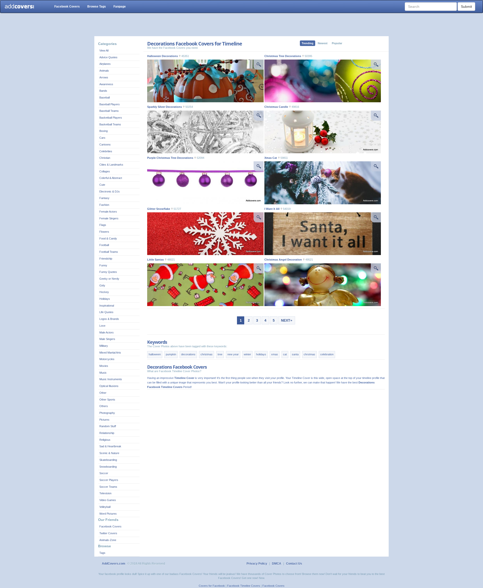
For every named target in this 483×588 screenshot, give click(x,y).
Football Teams (108, 251)
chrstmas (309, 354)
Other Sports (107, 399)
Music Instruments (110, 379)
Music (103, 372)
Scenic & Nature (109, 453)
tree (220, 354)
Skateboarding (108, 459)
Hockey (104, 291)
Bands (103, 90)
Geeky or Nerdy (109, 278)
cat (285, 354)
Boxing (103, 130)
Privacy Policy (257, 563)
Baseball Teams (109, 110)
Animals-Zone (107, 540)
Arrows (103, 77)
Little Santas (155, 259)
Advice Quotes (108, 57)
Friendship (105, 258)
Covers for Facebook (212, 585)
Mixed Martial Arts (110, 352)
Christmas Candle (276, 106)
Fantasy (104, 198)
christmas (206, 354)
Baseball (104, 97)
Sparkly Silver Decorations (164, 106)
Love (102, 325)
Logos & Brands (109, 318)
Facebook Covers (67, 6)
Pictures (104, 419)
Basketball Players (110, 117)
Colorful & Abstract (110, 177)
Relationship (106, 432)
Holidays (104, 298)
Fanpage (119, 6)
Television (105, 493)
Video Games (107, 500)
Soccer (103, 473)
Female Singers (108, 218)
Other (102, 392)
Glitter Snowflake (158, 208)
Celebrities (105, 151)
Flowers (104, 231)
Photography (107, 412)
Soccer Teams (108, 486)
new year (233, 354)
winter (247, 354)
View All (103, 50)
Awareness (106, 84)
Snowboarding (108, 466)
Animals (104, 70)
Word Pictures (108, 513)
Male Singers (107, 338)
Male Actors (106, 332)
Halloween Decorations (162, 56)
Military (103, 345)
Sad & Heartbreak (110, 446)
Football (104, 245)
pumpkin (171, 354)
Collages (104, 171)
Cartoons (105, 144)
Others (103, 406)
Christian (104, 157)
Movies (103, 365)
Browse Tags (96, 6)
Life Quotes (106, 312)
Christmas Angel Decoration (283, 259)
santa (295, 354)
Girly (102, 285)
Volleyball (104, 506)
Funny (103, 265)
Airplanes (105, 63)
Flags (102, 224)
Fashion (104, 204)
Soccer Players (108, 479)
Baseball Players (109, 104)
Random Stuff (107, 426)
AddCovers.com (113, 563)
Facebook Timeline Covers (243, 585)
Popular (337, 43)
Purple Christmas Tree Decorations (170, 157)
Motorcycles (106, 359)
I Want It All (271, 208)
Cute (102, 184)
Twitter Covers (108, 533)
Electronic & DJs (109, 191)
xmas (274, 354)
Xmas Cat (270, 157)
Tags (102, 552)
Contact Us (294, 563)
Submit (466, 7)
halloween (155, 354)
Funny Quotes (108, 271)
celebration (327, 354)
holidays (261, 354)
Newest (323, 43)
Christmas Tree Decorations (282, 56)
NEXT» (286, 320)
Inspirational (106, 305)
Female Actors (108, 211)
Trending (307, 43)
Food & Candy (108, 238)
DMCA (276, 563)
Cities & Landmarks (111, 164)
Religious (104, 439)
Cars (102, 137)
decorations (188, 354)
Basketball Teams (110, 124)
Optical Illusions (108, 385)
